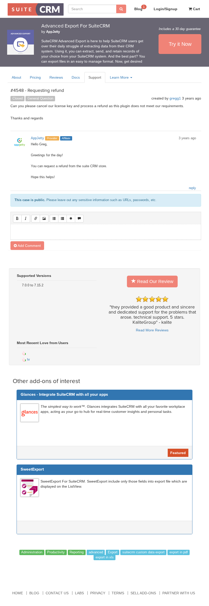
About (16, 77)
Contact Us (57, 593)
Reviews (56, 77)
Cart (196, 9)
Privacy (97, 593)
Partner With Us (178, 593)
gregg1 (175, 98)
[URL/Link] (35, 218)
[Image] (44, 218)
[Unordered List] (54, 218)
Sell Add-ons (143, 593)
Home (17, 593)
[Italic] (25, 218)
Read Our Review (154, 281)
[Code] (71, 218)
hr (28, 359)
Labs (79, 593)
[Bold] (17, 218)
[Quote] (79, 218)
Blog (139, 8)
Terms (118, 593)
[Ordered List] (62, 218)
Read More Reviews (152, 330)
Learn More (120, 77)
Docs (76, 77)
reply (192, 188)
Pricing (35, 77)
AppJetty (53, 32)
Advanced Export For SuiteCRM (75, 26)
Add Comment (29, 246)
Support (94, 77)
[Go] (121, 9)
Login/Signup (165, 9)
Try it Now (180, 44)
